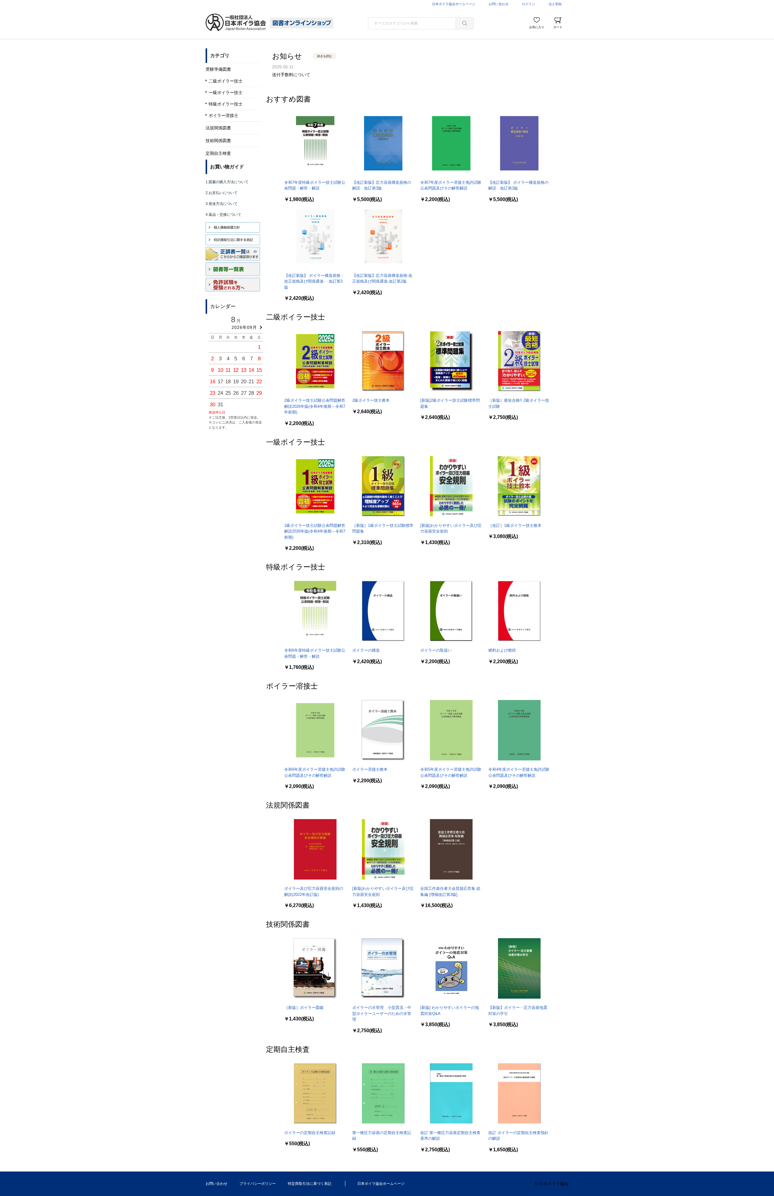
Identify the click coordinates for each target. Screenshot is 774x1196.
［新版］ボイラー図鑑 (304, 1007)
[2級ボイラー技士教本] (383, 361)
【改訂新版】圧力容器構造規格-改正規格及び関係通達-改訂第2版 (382, 278)
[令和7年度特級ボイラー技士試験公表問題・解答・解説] (315, 143)
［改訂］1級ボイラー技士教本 (514, 525)
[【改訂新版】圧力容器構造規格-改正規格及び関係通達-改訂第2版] (383, 236)
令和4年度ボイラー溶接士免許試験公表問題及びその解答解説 (518, 772)
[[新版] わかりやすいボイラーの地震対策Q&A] (451, 968)
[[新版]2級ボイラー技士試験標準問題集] (451, 361)
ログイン (528, 4)
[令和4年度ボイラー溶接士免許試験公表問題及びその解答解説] (519, 730)
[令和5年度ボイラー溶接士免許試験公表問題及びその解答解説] (451, 730)
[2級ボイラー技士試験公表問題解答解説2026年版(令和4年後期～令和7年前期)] (315, 361)
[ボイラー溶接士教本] (383, 730)
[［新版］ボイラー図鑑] (315, 968)
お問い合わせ (499, 4)
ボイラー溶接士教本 (370, 769)
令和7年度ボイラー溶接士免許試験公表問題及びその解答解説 (450, 185)
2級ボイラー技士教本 (371, 400)
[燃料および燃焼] (519, 611)
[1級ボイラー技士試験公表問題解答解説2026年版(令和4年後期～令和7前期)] (315, 486)
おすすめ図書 (288, 98)
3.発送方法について (222, 204)
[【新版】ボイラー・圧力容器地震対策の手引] (519, 968)
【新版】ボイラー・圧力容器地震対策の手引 (517, 1010)
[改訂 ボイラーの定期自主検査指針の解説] (519, 1093)
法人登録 (555, 4)
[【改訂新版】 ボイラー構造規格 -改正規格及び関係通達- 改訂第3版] (315, 236)
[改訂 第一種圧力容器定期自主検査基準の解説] (451, 1093)
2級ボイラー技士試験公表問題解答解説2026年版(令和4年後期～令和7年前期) (314, 406)
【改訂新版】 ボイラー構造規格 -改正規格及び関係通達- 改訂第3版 (313, 281)
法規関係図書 (288, 804)
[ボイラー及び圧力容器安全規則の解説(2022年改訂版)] (315, 849)
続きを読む (324, 56)
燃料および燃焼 (502, 650)
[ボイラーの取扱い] (451, 611)
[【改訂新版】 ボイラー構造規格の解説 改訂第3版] (519, 143)
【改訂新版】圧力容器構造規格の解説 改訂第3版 (381, 185)
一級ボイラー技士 (295, 441)
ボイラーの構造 (366, 650)
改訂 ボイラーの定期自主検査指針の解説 (518, 1135)
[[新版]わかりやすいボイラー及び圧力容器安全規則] (451, 486)
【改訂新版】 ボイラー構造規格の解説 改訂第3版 (518, 185)
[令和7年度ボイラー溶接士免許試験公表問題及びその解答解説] (451, 143)
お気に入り (536, 27)
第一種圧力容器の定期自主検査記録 (381, 1135)
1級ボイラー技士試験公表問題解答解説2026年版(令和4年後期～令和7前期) (314, 531)
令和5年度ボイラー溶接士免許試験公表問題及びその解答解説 (450, 772)
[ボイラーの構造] (383, 611)
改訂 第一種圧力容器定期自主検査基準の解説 (450, 1135)
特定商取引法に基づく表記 (309, 1183)
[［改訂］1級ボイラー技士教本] (519, 486)
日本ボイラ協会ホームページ (453, 4)
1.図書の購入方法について (227, 182)
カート (557, 27)
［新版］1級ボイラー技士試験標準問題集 (382, 528)
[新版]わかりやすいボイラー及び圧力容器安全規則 (451, 528)
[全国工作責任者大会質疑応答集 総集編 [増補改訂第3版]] (451, 849)
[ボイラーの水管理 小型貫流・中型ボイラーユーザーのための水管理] (383, 968)
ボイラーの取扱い (436, 650)
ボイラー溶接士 (292, 685)
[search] (465, 23)
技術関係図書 (288, 923)
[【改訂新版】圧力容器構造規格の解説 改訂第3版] (383, 143)
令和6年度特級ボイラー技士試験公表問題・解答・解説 (314, 653)
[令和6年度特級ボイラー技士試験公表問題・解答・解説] (315, 611)
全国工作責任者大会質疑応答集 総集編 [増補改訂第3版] (450, 891)
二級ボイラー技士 (295, 316)
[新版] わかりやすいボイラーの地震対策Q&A (449, 1010)
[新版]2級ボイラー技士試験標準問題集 (450, 403)
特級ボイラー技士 (295, 566)
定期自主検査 (288, 1048)
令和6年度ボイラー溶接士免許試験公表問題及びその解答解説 (314, 772)
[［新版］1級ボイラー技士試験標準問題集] (383, 486)
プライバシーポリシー (257, 1183)
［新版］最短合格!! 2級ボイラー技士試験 (518, 403)
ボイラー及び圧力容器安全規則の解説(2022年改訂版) (313, 891)
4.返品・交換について (223, 214)
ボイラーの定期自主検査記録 (309, 1132)
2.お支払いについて (222, 193)
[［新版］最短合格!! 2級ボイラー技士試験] (519, 361)
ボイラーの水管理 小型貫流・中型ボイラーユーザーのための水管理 (381, 1013)
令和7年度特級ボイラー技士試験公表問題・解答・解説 (314, 185)
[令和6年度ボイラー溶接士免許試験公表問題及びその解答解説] (315, 730)
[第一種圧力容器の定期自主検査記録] (383, 1093)
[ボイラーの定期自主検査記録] (315, 1093)
